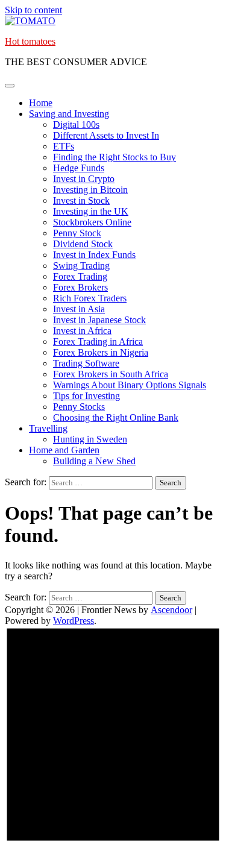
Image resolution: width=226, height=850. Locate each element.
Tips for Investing (86, 396)
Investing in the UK (90, 211)
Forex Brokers (80, 287)
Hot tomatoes (30, 41)
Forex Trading (80, 276)
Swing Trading (81, 265)
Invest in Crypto (84, 179)
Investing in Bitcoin (90, 189)
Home (40, 103)
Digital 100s (76, 124)
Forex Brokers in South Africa (110, 374)
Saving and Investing (69, 114)
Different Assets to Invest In (106, 135)
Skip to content (33, 10)
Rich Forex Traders (90, 298)
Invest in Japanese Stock (99, 320)
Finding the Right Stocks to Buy (114, 157)
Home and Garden (64, 450)
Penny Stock (77, 233)
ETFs (63, 146)
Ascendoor (171, 610)
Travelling (48, 428)
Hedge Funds (78, 168)
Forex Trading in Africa (98, 341)
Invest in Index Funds (94, 255)
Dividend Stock (83, 244)
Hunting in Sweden (90, 439)
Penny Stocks (79, 406)
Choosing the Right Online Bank (115, 417)
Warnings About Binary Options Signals (129, 385)
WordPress (73, 620)
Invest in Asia (79, 309)
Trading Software (86, 363)
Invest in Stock (81, 200)
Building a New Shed (94, 461)
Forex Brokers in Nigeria (100, 352)
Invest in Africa (82, 331)
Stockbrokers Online (92, 222)
